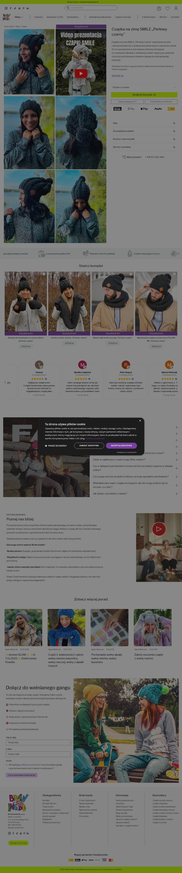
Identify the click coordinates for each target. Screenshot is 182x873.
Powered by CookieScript (127, 453)
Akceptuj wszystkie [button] (121, 445)
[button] (56, 445)
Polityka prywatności (95, 438)
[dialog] (91, 436)
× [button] (140, 421)
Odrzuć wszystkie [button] (89, 445)
